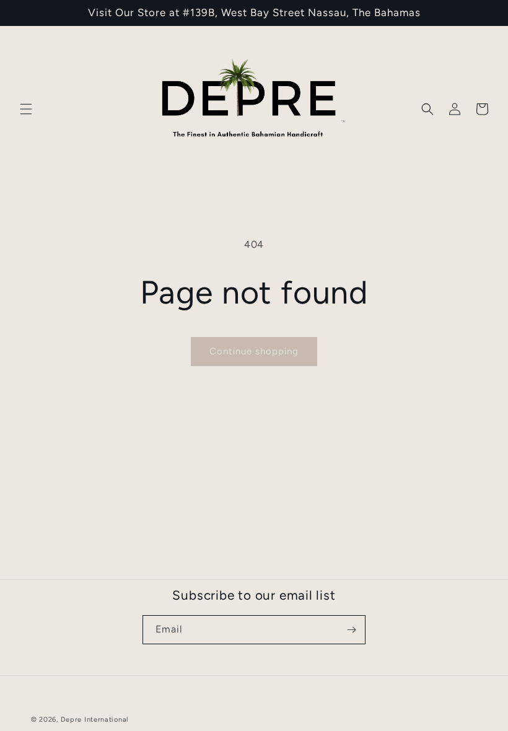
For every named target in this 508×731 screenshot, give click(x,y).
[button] (26, 109)
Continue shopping (254, 351)
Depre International (94, 720)
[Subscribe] (351, 629)
